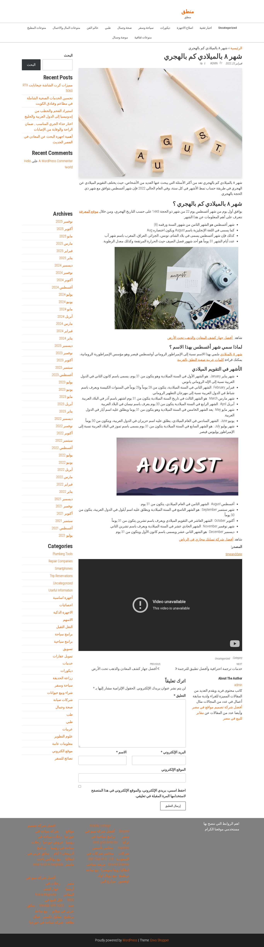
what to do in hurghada (48, 864)
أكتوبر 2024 (65, 280)
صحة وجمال (124, 28)
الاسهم (68, 620)
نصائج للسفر (64, 758)
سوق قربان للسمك (35, 200)
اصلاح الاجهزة (185, 28)
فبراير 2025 (64, 251)
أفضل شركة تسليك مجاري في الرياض (206, 539)
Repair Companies (61, 561)
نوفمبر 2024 (64, 273)
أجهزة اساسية (63, 598)
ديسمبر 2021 (64, 499)
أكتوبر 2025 (65, 229)
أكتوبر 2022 (65, 433)
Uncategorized (227, 28)
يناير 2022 (66, 492)
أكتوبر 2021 (65, 513)
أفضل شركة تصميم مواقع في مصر (217, 707)
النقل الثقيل (64, 627)
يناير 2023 (66, 411)
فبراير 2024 (64, 331)
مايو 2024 (66, 309)
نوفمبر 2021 (64, 506)
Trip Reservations (61, 576)
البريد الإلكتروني (173, 752)
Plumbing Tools (63, 554)
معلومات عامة (62, 744)
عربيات (67, 729)
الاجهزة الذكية (63, 612)
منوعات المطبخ (36, 28)
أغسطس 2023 (62, 375)
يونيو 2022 (66, 462)
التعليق (180, 695)
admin (214, 63)
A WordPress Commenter (56, 161)
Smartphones (64, 568)
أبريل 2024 (65, 316)
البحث (68, 55)
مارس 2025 (64, 243)
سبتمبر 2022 (64, 440)
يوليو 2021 (66, 535)
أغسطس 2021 (62, 528)
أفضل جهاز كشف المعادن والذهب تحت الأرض (200, 338)
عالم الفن (92, 28)
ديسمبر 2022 (64, 419)
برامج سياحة (64, 634)
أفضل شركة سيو (43, 200)
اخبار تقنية (206, 28)
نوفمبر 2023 (64, 353)
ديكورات (165, 28)
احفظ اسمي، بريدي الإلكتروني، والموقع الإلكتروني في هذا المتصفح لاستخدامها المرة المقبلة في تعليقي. (138, 793)
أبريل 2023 (65, 404)
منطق (187, 11)
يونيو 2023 (66, 389)
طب (69, 714)
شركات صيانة (63, 700)
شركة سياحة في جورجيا (46, 922)
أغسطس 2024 (62, 287)
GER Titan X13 (97, 859)
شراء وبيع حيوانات (60, 693)
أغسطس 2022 (62, 448)
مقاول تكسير (52, 917)
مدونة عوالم (66, 200)
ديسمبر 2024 (64, 265)
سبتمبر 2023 (64, 367)
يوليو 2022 (66, 455)
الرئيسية (236, 48)
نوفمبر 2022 (64, 426)
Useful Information (61, 590)
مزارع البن (108, 881)
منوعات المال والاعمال (66, 28)
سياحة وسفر (146, 28)
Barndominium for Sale (64, 183)
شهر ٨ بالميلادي (231, 354)
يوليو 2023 (66, 382)
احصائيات (66, 605)
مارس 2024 (64, 324)
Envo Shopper (159, 940)
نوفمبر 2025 (64, 221)
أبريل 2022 (65, 470)
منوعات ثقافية (143, 37)
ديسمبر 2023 (64, 346)
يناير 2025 (66, 258)
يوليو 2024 (66, 294)
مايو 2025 (66, 236)
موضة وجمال (120, 37)
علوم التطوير (63, 736)
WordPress (130, 940)
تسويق (68, 649)
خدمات (68, 663)
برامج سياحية (63, 641)
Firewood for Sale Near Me (30, 183)
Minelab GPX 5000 (51, 905)
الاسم (121, 752)
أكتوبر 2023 (65, 360)
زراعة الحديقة (63, 678)
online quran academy (52, 200)
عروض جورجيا (53, 842)
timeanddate (234, 554)
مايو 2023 (66, 397)
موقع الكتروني (62, 751)
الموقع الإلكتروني (173, 769)
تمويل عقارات (63, 656)
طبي (108, 28)
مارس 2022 (64, 477)
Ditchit (60, 200)
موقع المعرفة (88, 211)
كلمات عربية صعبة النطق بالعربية (200, 360)
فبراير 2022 (64, 484)
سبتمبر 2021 (64, 521)
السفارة (27, 200)
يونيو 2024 (66, 302)
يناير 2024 (66, 338)
